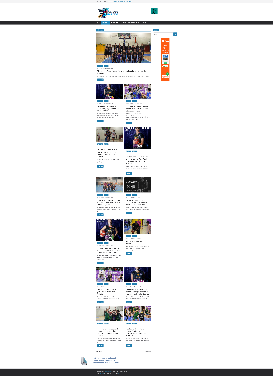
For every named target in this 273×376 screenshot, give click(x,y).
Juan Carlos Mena (109, 68)
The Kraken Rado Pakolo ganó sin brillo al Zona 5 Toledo (107, 291)
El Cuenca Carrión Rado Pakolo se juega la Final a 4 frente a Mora (108, 108)
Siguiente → (148, 351)
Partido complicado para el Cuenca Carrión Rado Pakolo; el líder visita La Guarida (109, 250)
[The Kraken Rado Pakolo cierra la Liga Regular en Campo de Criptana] (123, 48)
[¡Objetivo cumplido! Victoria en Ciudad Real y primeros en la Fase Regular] (109, 184)
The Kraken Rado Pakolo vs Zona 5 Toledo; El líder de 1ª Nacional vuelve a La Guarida (137, 291)
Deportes (104, 22)
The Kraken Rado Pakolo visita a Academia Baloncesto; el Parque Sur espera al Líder (136, 332)
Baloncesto (100, 65)
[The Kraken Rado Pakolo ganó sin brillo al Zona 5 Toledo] (109, 274)
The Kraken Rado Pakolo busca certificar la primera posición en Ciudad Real (136, 202)
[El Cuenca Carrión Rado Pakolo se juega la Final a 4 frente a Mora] (109, 91)
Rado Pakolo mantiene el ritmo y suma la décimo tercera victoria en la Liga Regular (107, 332)
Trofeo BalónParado (134, 22)
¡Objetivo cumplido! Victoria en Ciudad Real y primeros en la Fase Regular (109, 202)
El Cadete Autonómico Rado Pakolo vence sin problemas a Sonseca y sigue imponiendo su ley (137, 109)
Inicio (98, 22)
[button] (108, 23)
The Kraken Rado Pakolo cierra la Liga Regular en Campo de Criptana (121, 72)
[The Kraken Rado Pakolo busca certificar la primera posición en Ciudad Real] (137, 184)
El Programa (114, 22)
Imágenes (123, 22)
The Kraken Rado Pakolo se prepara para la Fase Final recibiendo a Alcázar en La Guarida (137, 160)
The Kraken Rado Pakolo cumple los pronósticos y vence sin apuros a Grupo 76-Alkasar (109, 153)
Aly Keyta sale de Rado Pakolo (135, 242)
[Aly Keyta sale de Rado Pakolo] (137, 226)
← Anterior (99, 351)
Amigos (144, 22)
